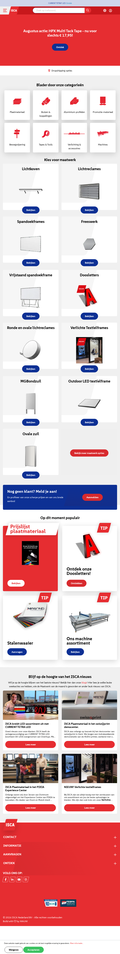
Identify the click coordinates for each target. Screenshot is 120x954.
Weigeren (14, 949)
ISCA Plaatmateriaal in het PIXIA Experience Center (24, 788)
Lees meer (30, 744)
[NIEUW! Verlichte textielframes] (89, 768)
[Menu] (7, 10)
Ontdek (69, 3)
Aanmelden (92, 497)
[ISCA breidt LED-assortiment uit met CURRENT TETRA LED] (30, 705)
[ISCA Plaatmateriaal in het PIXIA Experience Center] (30, 768)
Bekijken (16, 583)
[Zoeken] (88, 10)
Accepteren (34, 949)
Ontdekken (76, 583)
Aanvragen (17, 651)
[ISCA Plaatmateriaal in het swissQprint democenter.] (89, 705)
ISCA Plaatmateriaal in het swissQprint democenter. (87, 725)
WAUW (24, 921)
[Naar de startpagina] (14, 10)
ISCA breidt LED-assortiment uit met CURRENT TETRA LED (27, 725)
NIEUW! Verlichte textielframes (82, 787)
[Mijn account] (110, 10)
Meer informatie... (77, 943)
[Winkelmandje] (115, 11)
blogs (84, 682)
